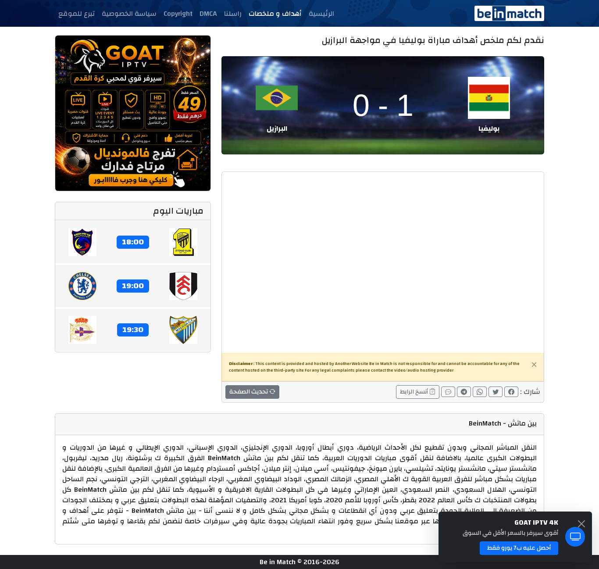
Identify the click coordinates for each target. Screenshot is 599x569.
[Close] (534, 365)
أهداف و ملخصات (275, 13)
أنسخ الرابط (414, 391)
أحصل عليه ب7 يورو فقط (519, 548)
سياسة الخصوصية (129, 13)
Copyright (178, 13)
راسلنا (233, 13)
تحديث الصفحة (249, 391)
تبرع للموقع (76, 13)
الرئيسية (321, 13)
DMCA (208, 13)
